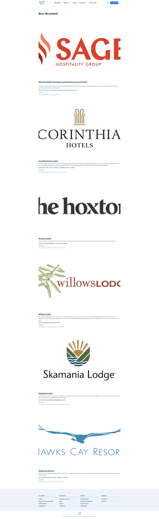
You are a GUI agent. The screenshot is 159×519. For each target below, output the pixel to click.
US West (48, 94)
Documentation (84, 499)
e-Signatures (57, 247)
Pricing (74, 2)
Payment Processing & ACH (46, 501)
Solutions (66, 2)
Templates (62, 506)
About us (103, 501)
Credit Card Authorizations (52, 172)
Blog (61, 501)
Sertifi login (83, 506)
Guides (61, 503)
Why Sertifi (57, 2)
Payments (52, 94)
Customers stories (65, 499)
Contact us (104, 499)
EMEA (59, 172)
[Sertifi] (42, 3)
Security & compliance (86, 501)
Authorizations (43, 503)
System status (84, 503)
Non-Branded (58, 94)
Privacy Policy (72, 516)
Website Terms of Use (80, 516)
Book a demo (114, 2)
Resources (82, 2)
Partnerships (92, 2)
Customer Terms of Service (90, 516)
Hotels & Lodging (42, 94)
